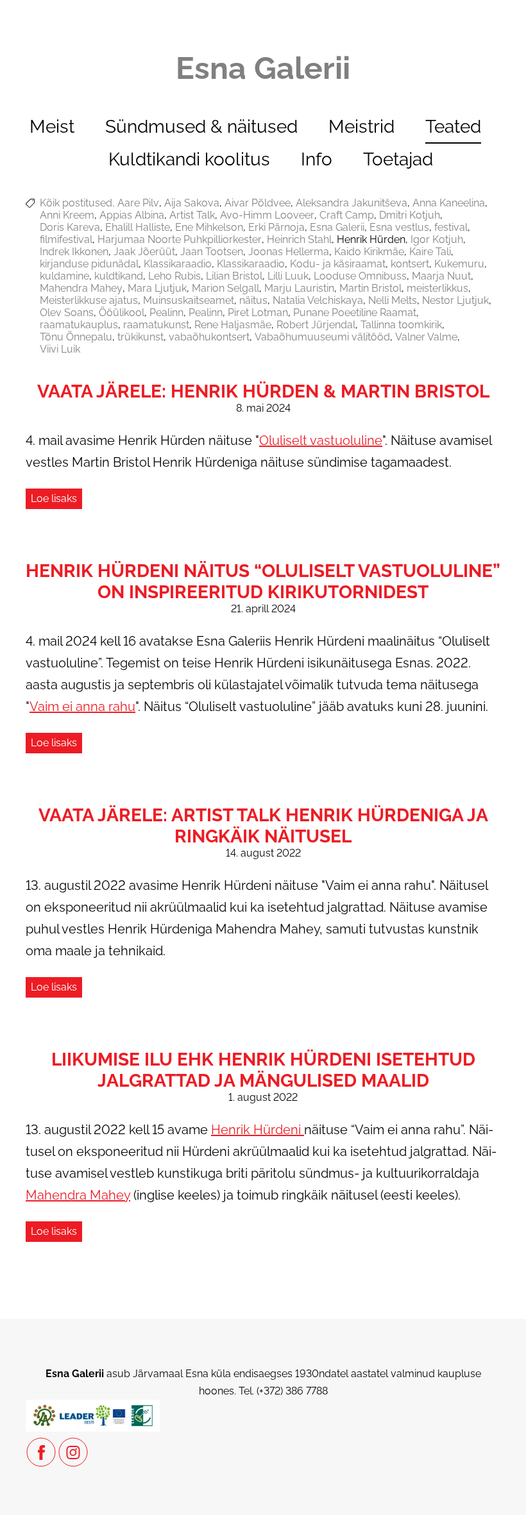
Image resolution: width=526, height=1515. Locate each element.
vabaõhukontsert (209, 337)
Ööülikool (121, 312)
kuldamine (64, 276)
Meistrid (361, 126)
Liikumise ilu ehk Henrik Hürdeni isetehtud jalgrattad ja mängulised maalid (263, 1070)
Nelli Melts (392, 300)
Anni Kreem (67, 215)
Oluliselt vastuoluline (320, 440)
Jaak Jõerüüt (144, 252)
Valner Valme (426, 337)
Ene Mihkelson (209, 227)
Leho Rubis (174, 276)
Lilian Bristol (234, 276)
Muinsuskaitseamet (188, 300)
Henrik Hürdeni (257, 1129)
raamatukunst (156, 325)
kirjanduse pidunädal (89, 264)
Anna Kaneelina (448, 203)
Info (316, 159)
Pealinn (166, 312)
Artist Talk (192, 215)
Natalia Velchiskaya (318, 300)
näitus (253, 300)
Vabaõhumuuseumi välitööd (322, 337)
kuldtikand (118, 276)
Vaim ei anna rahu (82, 706)
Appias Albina (131, 215)
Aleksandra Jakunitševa (351, 203)
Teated (453, 126)
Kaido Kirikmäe (369, 252)
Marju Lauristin (299, 288)
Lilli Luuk (288, 276)
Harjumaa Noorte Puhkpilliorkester (180, 239)
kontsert (410, 264)
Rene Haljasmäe (232, 325)
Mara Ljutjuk (157, 288)
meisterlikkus (437, 288)
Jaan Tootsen (211, 252)
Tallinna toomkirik (401, 325)
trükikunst (140, 337)
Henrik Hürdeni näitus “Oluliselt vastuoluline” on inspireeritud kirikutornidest (263, 581)
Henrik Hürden (371, 239)
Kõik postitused (76, 203)
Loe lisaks (54, 498)
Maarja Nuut (441, 276)
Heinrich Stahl (299, 239)
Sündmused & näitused (201, 126)
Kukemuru (459, 264)
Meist (52, 126)
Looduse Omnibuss (360, 276)
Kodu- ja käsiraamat (338, 264)
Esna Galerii (337, 227)
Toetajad (398, 159)
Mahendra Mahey (81, 288)
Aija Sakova (191, 203)
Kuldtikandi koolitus (189, 159)
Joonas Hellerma (288, 252)
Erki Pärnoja (276, 227)
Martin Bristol (370, 288)
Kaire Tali (430, 252)
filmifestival (66, 239)
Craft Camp (346, 215)
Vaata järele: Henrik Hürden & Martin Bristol (263, 391)
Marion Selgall (225, 288)
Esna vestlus (399, 227)
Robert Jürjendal (315, 325)
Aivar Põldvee (258, 203)
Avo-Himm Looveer (267, 215)
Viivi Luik (60, 349)
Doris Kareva (70, 227)
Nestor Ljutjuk (455, 300)
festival (451, 227)
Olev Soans (67, 312)
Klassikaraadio (178, 264)
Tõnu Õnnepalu (76, 337)
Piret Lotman (258, 312)
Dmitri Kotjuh (409, 215)
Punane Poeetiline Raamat (354, 312)
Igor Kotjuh (437, 239)
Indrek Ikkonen (74, 252)
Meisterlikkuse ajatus (89, 300)
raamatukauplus (79, 325)
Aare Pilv (138, 203)
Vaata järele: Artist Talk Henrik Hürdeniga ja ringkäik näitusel (263, 826)
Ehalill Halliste (137, 227)
